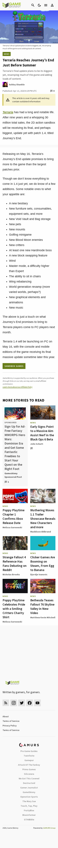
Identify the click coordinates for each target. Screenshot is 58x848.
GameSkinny (29, 792)
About (6, 716)
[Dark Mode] (39, 5)
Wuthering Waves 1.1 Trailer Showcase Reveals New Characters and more (42, 518)
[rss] (6, 703)
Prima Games (29, 769)
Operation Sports (29, 796)
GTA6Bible (29, 819)
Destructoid (29, 783)
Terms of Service (11, 721)
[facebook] (29, 703)
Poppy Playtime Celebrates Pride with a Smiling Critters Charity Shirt (14, 608)
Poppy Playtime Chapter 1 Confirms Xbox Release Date (13, 516)
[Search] (33, 5)
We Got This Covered (29, 778)
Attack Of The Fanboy (29, 764)
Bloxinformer (29, 814)
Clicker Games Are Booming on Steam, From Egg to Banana (42, 563)
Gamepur (29, 760)
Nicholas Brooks (11, 574)
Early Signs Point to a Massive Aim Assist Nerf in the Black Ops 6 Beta (42, 432)
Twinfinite (29, 755)
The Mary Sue (29, 801)
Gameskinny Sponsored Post (13, 475)
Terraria (8, 112)
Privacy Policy (10, 725)
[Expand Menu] (46, 5)
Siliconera (29, 773)
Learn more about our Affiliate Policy (17, 387)
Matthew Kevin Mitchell (42, 617)
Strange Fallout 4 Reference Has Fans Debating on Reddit (15, 563)
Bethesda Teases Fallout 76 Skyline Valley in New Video (42, 606)
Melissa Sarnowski (12, 527)
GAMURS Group (49, 828)
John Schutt (36, 443)
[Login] (52, 5)
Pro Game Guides (29, 751)
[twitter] (21, 703)
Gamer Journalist (29, 787)
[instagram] (13, 703)
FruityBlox (29, 810)
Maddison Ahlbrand (40, 531)
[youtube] (37, 703)
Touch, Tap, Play (29, 805)
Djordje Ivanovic (38, 574)
